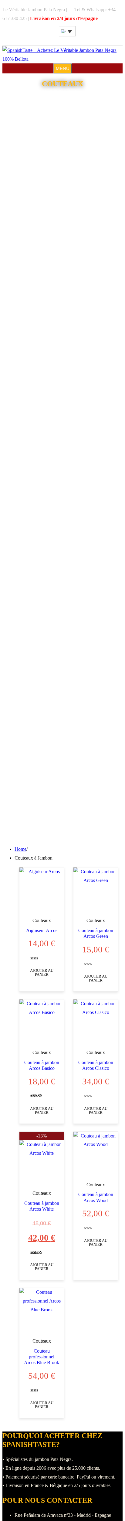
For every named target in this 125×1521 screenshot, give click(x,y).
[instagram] (54, 35)
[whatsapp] (57, 35)
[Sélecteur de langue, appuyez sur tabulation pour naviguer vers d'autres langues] (67, 31)
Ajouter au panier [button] (41, 972)
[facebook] (51, 35)
